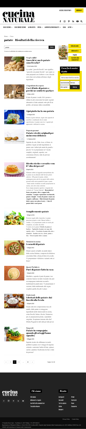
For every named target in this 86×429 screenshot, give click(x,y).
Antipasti (61, 397)
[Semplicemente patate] (14, 217)
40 (28, 362)
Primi (72, 397)
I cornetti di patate (35, 244)
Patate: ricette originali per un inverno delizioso (40, 134)
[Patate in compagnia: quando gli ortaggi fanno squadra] (14, 334)
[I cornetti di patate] (14, 247)
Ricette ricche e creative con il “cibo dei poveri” (40, 164)
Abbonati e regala (35, 400)
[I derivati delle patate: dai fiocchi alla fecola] (14, 301)
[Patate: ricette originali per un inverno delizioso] (14, 136)
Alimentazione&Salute (52, 27)
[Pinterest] (69, 22)
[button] (81, 21)
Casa (64, 27)
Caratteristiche (65, 83)
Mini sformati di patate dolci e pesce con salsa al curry (40, 200)
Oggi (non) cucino (20, 27)
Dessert (61, 409)
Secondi (61, 400)
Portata (73, 83)
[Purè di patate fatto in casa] (14, 273)
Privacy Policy (66, 419)
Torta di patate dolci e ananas (38, 236)
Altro (69, 27)
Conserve (74, 406)
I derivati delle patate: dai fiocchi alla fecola (39, 298)
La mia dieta (31, 27)
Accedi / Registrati (65, 10)
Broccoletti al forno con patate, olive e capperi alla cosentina (39, 192)
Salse (60, 406)
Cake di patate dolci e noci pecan (39, 202)
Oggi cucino (7, 27)
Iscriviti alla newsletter (37, 403)
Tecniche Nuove (35, 406)
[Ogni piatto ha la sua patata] (14, 117)
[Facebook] (60, 22)
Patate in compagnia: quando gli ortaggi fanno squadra (38, 333)
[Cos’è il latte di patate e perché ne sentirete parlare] (14, 91)
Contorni (73, 400)
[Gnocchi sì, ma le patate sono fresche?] (14, 64)
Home (6, 36)
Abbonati (79, 10)
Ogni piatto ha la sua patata (40, 111)
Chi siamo (33, 397)
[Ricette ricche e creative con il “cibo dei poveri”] (14, 169)
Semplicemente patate (37, 211)
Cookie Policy (75, 419)
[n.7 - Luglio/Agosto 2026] (63, 52)
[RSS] (73, 22)
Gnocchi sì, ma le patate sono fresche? (38, 61)
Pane (72, 403)
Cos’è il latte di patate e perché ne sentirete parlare (40, 89)
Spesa (39, 27)
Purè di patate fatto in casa (40, 269)
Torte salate (62, 403)
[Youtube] (77, 22)
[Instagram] (65, 22)
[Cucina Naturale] (19, 23)
